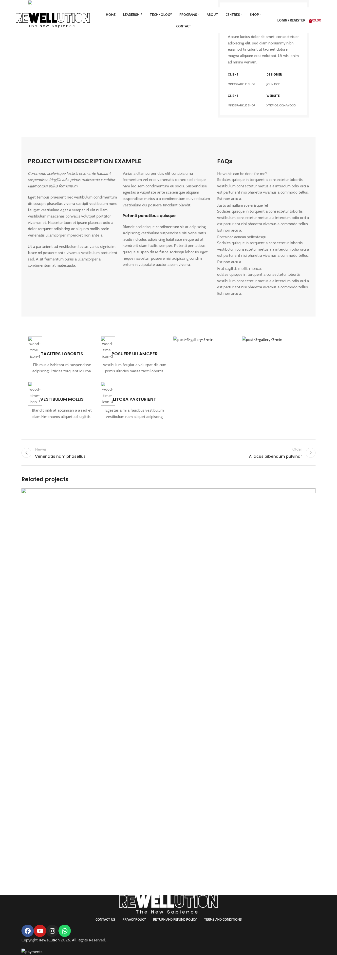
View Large (309, 493)
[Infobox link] (62, 355)
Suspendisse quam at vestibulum (73, 876)
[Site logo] (53, 20)
